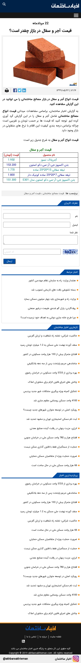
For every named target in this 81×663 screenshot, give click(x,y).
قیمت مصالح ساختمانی (53, 193)
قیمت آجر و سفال (32, 193)
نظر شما (74, 233)
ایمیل (75, 225)
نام (76, 216)
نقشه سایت (55, 636)
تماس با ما (31, 636)
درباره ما (43, 636)
